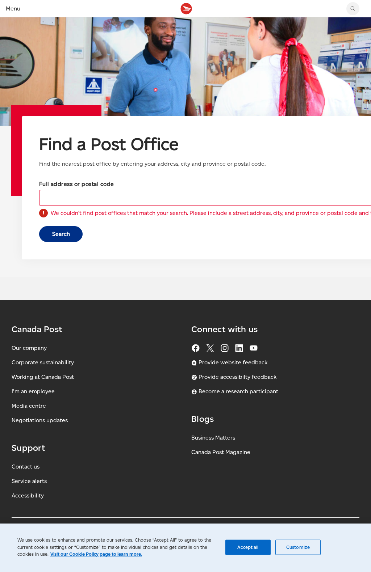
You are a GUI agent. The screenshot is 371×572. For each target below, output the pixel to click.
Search (61, 233)
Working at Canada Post (43, 376)
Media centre (29, 405)
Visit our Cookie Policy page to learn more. (96, 554)
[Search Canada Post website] (352, 8)
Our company (29, 347)
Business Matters (213, 437)
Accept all (247, 547)
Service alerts (29, 481)
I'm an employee (33, 391)
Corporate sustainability (43, 362)
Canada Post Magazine (220, 452)
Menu (13, 8)
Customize (298, 547)
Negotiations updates (40, 420)
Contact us (25, 466)
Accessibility (28, 495)
